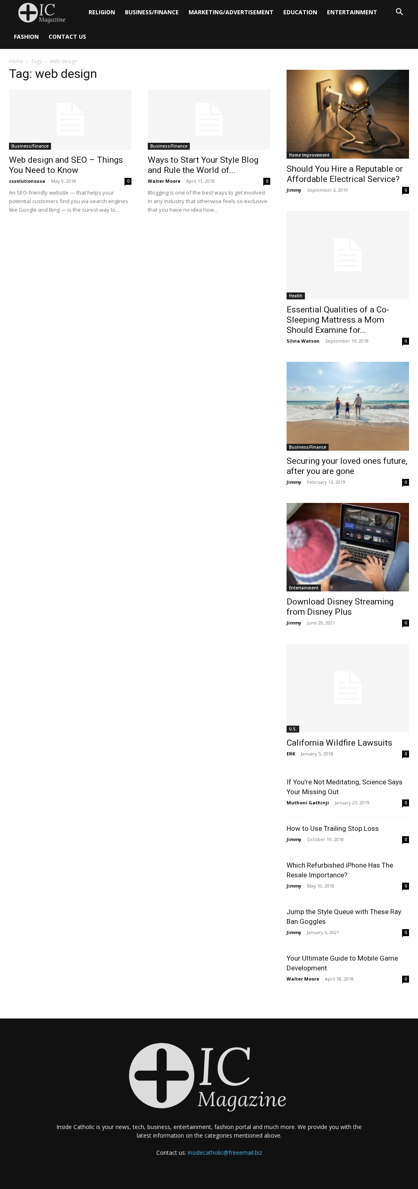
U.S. (293, 729)
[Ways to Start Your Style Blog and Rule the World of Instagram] (209, 119)
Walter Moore (164, 181)
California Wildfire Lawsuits (339, 743)
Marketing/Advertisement (231, 12)
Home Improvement (309, 155)
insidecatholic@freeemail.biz (225, 1152)
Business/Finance (152, 12)
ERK (291, 754)
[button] (399, 13)
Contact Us (67, 36)
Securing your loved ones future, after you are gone (347, 466)
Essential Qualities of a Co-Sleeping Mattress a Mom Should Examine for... (338, 320)
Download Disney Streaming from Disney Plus (340, 607)
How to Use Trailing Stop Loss (333, 828)
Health (295, 296)
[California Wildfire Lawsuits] (348, 688)
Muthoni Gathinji (308, 802)
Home (16, 61)
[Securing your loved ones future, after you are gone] (348, 406)
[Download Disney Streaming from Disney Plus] (348, 547)
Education (300, 12)
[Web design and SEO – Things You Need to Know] (70, 119)
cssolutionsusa (27, 181)
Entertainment (352, 12)
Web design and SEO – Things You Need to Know (66, 165)
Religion (102, 12)
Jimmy (294, 190)
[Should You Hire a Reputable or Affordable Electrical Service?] (348, 114)
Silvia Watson (303, 341)
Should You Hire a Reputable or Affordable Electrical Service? (345, 174)
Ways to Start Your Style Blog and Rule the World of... (203, 165)
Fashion (26, 36)
